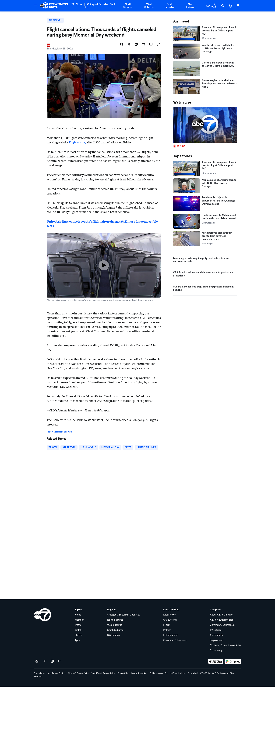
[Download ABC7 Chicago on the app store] (215, 661)
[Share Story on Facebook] (121, 44)
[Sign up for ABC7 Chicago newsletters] (60, 661)
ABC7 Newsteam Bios (221, 620)
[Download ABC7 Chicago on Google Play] (233, 661)
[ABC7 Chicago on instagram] (52, 661)
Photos (78, 635)
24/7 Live (76, 4)
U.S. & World (170, 620)
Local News (169, 614)
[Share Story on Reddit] (136, 44)
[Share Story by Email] (151, 44)
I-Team (166, 625)
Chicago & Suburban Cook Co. (100, 6)
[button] (35, 4)
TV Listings (215, 630)
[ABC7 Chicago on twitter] (44, 661)
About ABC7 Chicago (221, 614)
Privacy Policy (39, 673)
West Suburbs (149, 6)
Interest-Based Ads (139, 673)
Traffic (78, 625)
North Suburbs (127, 6)
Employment (216, 640)
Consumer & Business (174, 640)
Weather (79, 620)
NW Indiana (190, 6)
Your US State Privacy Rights (103, 673)
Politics (167, 630)
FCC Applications (177, 673)
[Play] (205, 125)
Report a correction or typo (59, 431)
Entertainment (170, 635)
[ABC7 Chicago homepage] (54, 5)
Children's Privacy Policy (78, 673)
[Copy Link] (158, 44)
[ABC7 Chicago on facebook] (37, 661)
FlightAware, (77, 142)
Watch (78, 630)
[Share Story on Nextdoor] (143, 44)
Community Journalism (222, 625)
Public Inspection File (159, 673)
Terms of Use (123, 673)
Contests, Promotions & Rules (225, 645)
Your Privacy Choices (57, 673)
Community (216, 650)
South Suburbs (169, 6)
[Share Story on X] (129, 44)
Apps (77, 640)
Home (78, 614)
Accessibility (216, 635)
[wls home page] (42, 614)
